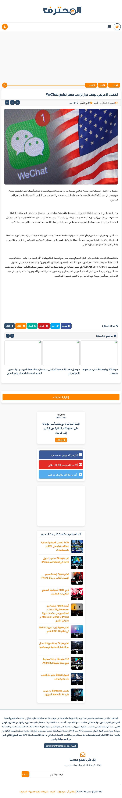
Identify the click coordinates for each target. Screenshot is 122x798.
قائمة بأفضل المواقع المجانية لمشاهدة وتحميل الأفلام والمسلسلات (55, 546)
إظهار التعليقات (61, 397)
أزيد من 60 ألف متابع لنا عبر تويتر (63, 474)
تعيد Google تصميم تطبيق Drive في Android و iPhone (55, 559)
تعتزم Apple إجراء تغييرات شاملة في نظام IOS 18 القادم (54, 629)
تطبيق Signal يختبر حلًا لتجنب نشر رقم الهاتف (55, 676)
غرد (53, 325)
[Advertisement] (61, 54)
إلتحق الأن (61, 440)
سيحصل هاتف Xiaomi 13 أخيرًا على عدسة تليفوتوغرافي (61, 371)
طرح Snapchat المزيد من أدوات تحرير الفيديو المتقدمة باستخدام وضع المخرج (24, 371)
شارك (64, 325)
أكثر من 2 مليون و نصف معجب (64, 454)
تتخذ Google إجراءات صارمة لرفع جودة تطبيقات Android (56, 660)
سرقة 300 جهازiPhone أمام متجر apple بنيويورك (100, 371)
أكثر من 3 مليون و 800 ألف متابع (63, 464)
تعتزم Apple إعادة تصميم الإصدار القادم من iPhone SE (55, 575)
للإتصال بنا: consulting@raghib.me (61, 745)
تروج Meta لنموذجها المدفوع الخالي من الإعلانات (55, 591)
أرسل (31, 325)
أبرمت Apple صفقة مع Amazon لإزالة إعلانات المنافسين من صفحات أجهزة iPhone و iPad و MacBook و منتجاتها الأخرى (54, 613)
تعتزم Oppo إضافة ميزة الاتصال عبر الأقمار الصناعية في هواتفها (54, 644)
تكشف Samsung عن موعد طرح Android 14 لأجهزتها (56, 692)
